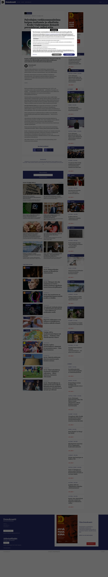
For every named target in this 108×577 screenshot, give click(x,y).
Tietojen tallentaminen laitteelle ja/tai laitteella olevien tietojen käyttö (46, 40)
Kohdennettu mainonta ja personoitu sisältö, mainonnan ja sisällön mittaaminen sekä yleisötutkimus (52, 42)
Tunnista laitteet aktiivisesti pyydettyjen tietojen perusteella (44, 48)
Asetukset (56, 54)
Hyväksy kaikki (69, 54)
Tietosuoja (35, 54)
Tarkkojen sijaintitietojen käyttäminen (40, 47)
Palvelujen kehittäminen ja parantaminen (41, 43)
